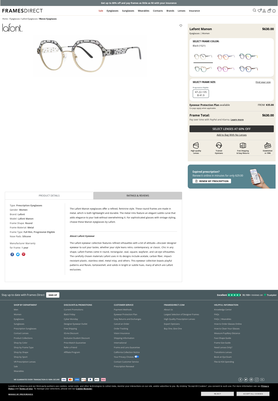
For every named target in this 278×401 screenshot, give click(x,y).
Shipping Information (124, 338)
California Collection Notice (127, 352)
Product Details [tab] (49, 195)
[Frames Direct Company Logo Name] (22, 10)
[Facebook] (240, 380)
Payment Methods (123, 309)
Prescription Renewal (124, 366)
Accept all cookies (253, 394)
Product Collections (23, 338)
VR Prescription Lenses (25, 361)
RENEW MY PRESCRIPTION (213, 181)
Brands (170, 10)
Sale (101, 10)
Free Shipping (70, 328)
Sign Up (53, 295)
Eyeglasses (112, 10)
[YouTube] (262, 380)
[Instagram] (257, 380)
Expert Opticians (172, 323)
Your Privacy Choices (124, 356)
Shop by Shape (21, 352)
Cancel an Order (121, 323)
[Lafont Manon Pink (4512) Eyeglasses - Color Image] (203, 69)
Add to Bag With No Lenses (232, 134)
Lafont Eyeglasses (30, 18)
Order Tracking (121, 328)
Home (5, 18)
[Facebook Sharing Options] (12, 254)
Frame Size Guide (222, 342)
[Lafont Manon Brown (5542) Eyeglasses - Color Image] (248, 69)
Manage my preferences (20, 394)
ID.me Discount (71, 333)
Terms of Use (26, 389)
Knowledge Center (223, 309)
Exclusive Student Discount (77, 338)
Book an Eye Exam (223, 356)
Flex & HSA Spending (224, 361)
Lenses (181, 10)
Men (16, 309)
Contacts (158, 10)
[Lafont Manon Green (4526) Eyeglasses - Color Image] (248, 57)
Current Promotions (73, 309)
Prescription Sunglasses (25, 328)
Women (17, 314)
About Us (168, 309)
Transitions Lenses (223, 352)
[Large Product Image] (89, 56)
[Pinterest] (251, 380)
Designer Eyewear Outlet (75, 323)
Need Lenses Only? (223, 347)
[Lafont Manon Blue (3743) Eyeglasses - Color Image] (226, 57)
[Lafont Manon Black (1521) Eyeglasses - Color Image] (203, 57)
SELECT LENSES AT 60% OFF (232, 129)
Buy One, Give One (173, 328)
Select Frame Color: (206, 41)
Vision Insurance (122, 333)
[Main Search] (254, 10)
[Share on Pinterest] (23, 254)
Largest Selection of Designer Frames (181, 314)
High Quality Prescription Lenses (179, 319)
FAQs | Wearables (222, 319)
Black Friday (69, 314)
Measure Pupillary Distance (227, 333)
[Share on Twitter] (18, 254)
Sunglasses (128, 10)
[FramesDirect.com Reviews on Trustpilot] (219, 295)
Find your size (263, 82)
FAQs (216, 314)
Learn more (237, 119)
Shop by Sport (21, 356)
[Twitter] (246, 380)
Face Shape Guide (222, 338)
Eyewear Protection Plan (204, 104)
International (120, 342)
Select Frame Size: (204, 82)
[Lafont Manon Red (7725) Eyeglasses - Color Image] (226, 69)
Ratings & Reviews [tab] (138, 195)
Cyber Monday (71, 319)
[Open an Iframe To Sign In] (264, 10)
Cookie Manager (84, 389)
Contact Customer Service (126, 361)
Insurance (194, 10)
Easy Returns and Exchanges (127, 319)
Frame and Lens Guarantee (127, 347)
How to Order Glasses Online (228, 323)
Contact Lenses (21, 333)
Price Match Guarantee (75, 342)
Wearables (143, 10)
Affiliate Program (72, 352)
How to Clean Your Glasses (227, 328)
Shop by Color (20, 342)
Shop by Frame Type (23, 347)
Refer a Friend (70, 347)
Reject (217, 394)
